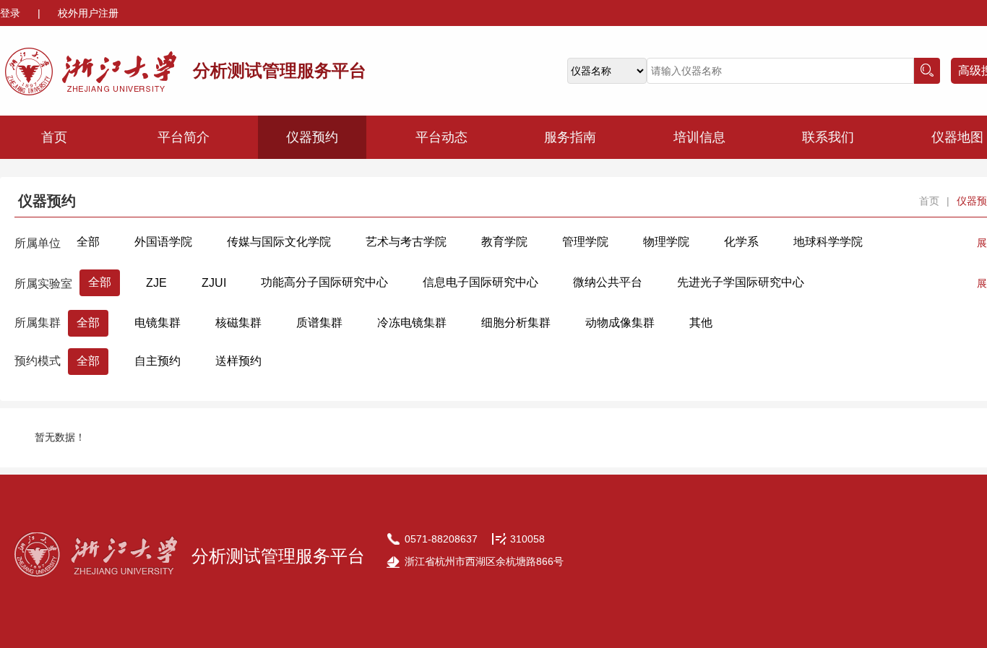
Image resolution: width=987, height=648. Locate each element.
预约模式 (37, 361)
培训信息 (699, 137)
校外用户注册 (88, 13)
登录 (11, 13)
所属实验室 (43, 283)
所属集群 (37, 322)
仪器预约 (312, 137)
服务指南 (570, 137)
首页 (54, 137)
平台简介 (184, 137)
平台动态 (441, 137)
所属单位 (37, 243)
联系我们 (828, 137)
